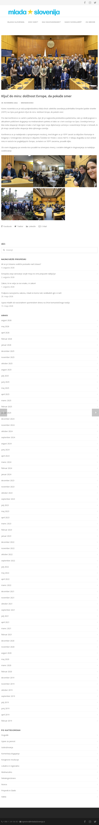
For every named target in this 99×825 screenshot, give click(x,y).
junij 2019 (5, 708)
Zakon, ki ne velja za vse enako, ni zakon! (18, 283)
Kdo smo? (33, 22)
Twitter (20, 226)
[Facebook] (84, 2)
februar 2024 (6, 468)
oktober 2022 (7, 554)
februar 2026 (6, 339)
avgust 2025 (6, 369)
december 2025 (7, 351)
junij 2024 (5, 449)
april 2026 (5, 332)
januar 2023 (6, 536)
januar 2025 (6, 413)
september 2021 (8, 610)
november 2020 (7, 647)
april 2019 (5, 714)
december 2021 (7, 591)
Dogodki (4, 735)
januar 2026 (6, 345)
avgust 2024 (6, 443)
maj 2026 (5, 326)
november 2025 (7, 357)
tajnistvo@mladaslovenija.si (33, 821)
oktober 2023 (7, 493)
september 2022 (8, 560)
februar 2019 (6, 720)
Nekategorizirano (8, 778)
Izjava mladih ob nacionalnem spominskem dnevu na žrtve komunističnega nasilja (35, 302)
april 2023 (5, 517)
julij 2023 (5, 505)
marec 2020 (6, 665)
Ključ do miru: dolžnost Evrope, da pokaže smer (36, 96)
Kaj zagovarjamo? (51, 22)
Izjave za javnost (8, 741)
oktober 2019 (7, 690)
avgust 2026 (6, 320)
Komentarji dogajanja (10, 753)
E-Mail (44, 226)
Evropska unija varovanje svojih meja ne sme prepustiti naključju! (28, 273)
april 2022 (5, 579)
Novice (4, 784)
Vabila (3, 796)
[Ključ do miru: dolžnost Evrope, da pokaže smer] (49, 62)
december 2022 (7, 542)
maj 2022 (5, 573)
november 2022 (7, 548)
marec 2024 (6, 462)
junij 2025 (5, 382)
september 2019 (8, 696)
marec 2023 (6, 523)
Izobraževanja (7, 747)
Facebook (7, 226)
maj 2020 (5, 659)
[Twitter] (95, 2)
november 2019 (7, 684)
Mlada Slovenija (15, 22)
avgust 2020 (6, 653)
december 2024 (7, 419)
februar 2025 (6, 406)
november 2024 (7, 425)
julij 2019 (5, 702)
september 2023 (8, 499)
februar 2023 (6, 530)
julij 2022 (5, 567)
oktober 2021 (7, 603)
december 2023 (7, 480)
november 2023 (7, 486)
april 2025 (5, 394)
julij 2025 (5, 376)
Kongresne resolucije (10, 759)
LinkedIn (32, 226)
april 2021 (5, 622)
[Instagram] (90, 2)
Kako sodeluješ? (73, 22)
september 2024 (8, 437)
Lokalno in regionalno (10, 766)
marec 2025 (6, 400)
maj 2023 (5, 511)
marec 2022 (6, 585)
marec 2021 (6, 628)
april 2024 (5, 456)
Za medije (90, 22)
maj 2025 (5, 388)
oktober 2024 (7, 431)
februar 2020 (6, 671)
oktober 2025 (7, 363)
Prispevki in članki (8, 790)
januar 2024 (6, 474)
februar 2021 (6, 634)
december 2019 (7, 677)
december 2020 (7, 640)
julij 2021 (5, 616)
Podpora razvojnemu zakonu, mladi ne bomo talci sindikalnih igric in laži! (31, 293)
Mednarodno (27, 103)
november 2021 (7, 597)
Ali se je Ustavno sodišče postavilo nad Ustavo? (21, 264)
